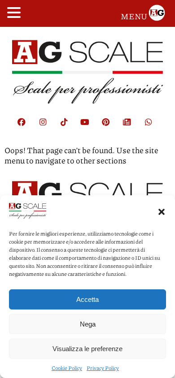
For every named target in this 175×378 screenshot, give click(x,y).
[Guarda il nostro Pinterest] (110, 127)
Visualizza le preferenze (87, 348)
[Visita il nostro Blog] (131, 127)
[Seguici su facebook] (26, 127)
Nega (88, 324)
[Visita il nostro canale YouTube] (89, 127)
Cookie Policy (67, 368)
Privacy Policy (103, 368)
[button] (161, 211)
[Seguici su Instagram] (47, 127)
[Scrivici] (153, 127)
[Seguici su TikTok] (68, 127)
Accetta (87, 299)
